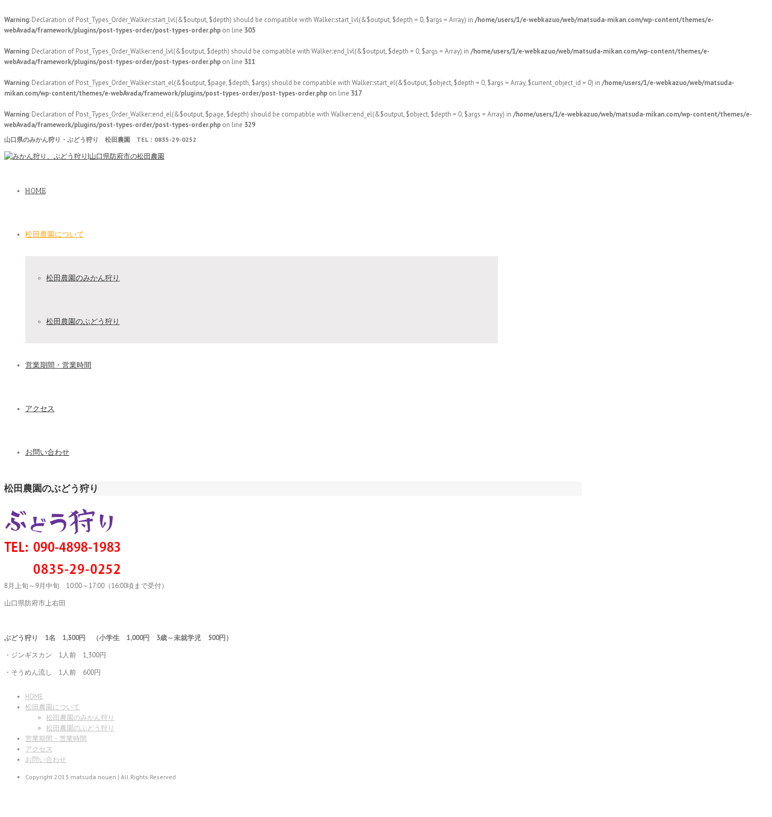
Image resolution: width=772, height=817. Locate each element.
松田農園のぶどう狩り (83, 321)
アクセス (40, 408)
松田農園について (54, 234)
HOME (35, 190)
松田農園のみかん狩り (83, 277)
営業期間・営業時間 (58, 365)
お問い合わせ (47, 452)
